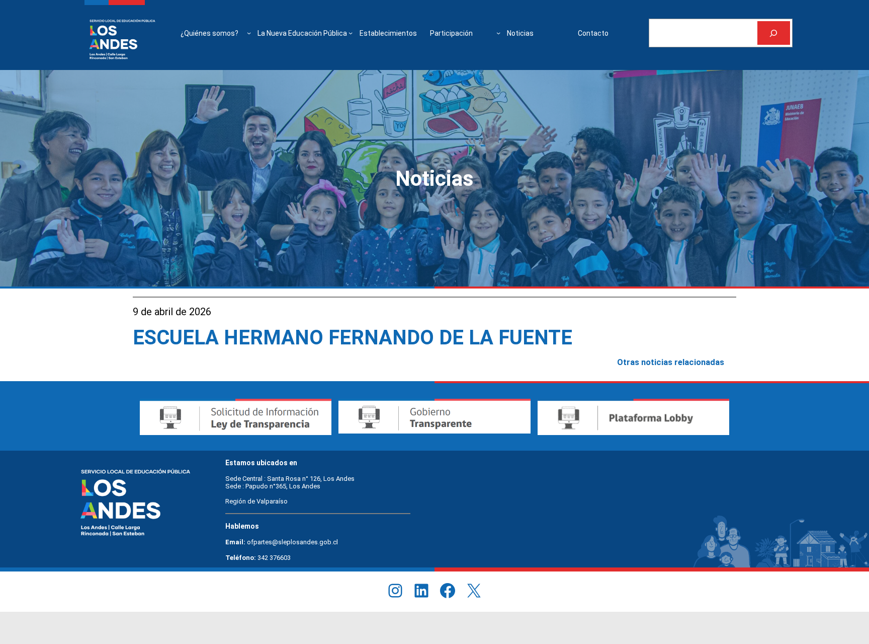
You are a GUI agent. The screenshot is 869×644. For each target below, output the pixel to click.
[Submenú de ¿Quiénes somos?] (249, 33)
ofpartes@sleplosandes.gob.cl (292, 542)
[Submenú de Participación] (498, 33)
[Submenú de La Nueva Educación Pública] (351, 33)
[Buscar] (773, 33)
